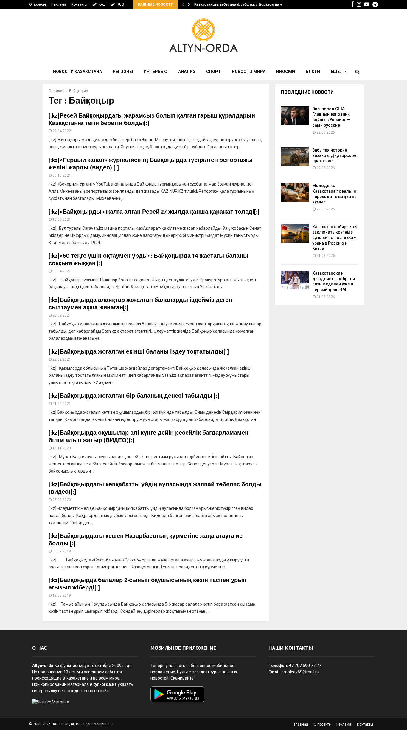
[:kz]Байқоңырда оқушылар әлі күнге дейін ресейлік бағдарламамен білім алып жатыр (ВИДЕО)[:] (148, 436)
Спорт (213, 71)
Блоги (313, 71)
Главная (301, 724)
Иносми (285, 71)
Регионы (123, 71)
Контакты (79, 4)
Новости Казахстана (77, 71)
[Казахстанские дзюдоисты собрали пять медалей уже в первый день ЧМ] (295, 280)
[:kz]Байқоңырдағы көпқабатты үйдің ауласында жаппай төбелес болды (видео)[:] (155, 488)
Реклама (58, 4)
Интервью (155, 71)
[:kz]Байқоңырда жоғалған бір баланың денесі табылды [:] (134, 396)
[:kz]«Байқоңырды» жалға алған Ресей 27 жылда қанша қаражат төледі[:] (154, 212)
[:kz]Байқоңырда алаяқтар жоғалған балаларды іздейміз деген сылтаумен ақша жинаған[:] (140, 304)
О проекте (37, 4)
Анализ (186, 71)
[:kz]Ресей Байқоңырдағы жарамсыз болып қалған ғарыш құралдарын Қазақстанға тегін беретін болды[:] (152, 119)
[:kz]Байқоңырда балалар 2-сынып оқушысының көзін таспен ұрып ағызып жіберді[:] (147, 584)
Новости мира (248, 71)
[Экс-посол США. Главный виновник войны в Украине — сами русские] (295, 115)
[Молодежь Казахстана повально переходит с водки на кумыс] (295, 192)
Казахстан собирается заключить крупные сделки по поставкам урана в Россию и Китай (335, 237)
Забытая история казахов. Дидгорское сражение (334, 155)
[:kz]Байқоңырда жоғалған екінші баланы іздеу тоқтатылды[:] (139, 352)
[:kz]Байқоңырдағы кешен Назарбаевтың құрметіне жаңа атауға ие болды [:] (146, 540)
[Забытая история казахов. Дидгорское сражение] (295, 156)
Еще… (337, 71)
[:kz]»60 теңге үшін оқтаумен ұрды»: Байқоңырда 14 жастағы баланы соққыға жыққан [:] (148, 259)
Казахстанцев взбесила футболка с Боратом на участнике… (247, 4)
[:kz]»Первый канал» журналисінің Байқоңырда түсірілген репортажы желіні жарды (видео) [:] (150, 164)
